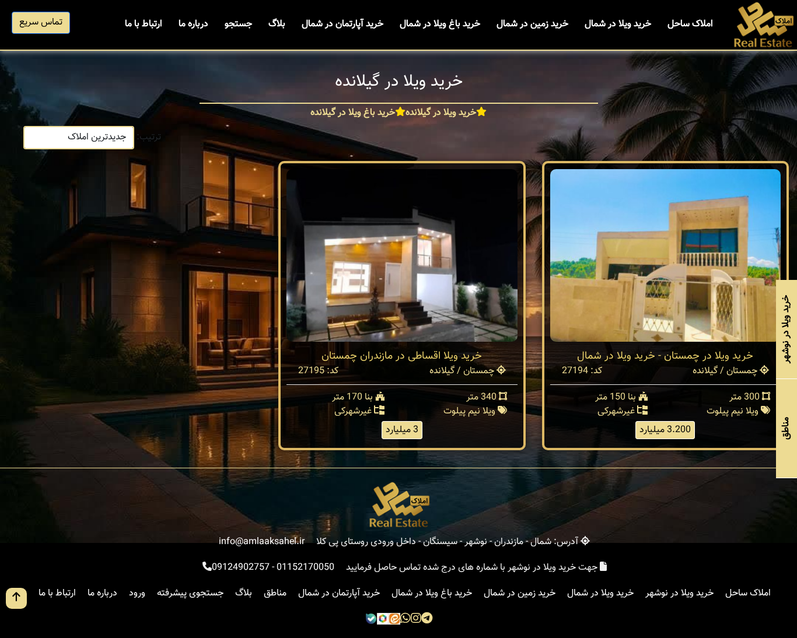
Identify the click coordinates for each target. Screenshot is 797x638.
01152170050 (305, 567)
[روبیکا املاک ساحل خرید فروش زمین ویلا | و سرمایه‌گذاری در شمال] (383, 619)
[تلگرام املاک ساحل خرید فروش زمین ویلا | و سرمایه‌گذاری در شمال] (426, 619)
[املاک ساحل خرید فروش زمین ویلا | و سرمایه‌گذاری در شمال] (763, 25)
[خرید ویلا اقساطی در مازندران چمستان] (401, 255)
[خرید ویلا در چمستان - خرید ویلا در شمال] (665, 255)
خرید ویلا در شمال (618, 24)
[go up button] (16, 598)
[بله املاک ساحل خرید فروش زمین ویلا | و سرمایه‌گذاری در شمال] (371, 619)
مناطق (275, 593)
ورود (137, 593)
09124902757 (241, 567)
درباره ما (193, 24)
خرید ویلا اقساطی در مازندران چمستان (401, 356)
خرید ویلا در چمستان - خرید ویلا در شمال (665, 356)
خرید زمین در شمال (532, 24)
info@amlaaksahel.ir (262, 542)
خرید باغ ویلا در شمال (440, 24)
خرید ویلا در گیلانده (441, 113)
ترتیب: (149, 137)
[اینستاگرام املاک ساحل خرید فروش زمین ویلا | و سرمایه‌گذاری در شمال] (416, 619)
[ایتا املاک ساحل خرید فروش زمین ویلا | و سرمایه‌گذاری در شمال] (394, 619)
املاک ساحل (690, 24)
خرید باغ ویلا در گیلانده (352, 113)
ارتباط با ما (143, 24)
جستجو (238, 24)
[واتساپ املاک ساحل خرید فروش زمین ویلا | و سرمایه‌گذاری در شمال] (405, 619)
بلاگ (276, 24)
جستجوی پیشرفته (190, 593)
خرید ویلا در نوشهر (679, 593)
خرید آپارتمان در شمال (342, 24)
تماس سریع (40, 22)
